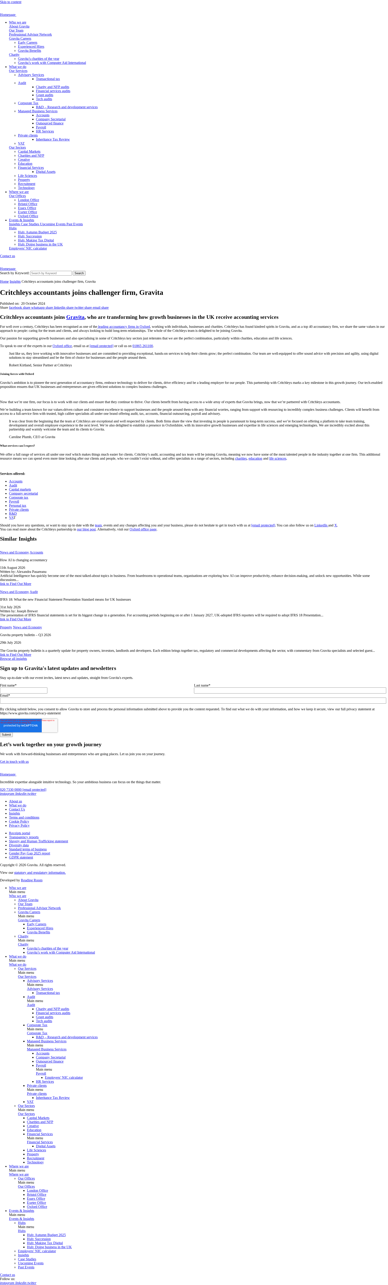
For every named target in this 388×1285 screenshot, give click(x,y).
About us (15, 801)
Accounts (42, 115)
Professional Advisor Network (30, 34)
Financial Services (31, 168)
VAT (21, 143)
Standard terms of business (28, 849)
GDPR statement (21, 857)
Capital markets (20, 489)
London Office (28, 200)
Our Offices (17, 196)
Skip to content (10, 2)
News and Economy (14, 552)
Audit (22, 83)
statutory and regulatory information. (40, 872)
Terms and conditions (24, 817)
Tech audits (44, 99)
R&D (13, 513)
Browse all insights (13, 659)
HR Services (45, 131)
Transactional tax (48, 79)
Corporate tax (18, 497)
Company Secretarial (51, 119)
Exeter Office (27, 212)
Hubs (13, 228)
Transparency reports (24, 837)
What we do (17, 67)
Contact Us (17, 809)
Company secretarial (23, 493)
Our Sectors (17, 147)
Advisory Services (31, 75)
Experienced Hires (31, 46)
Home (4, 281)
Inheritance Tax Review (53, 139)
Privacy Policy (19, 825)
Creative (24, 159)
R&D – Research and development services (67, 107)
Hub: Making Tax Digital (36, 240)
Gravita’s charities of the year (38, 59)
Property (24, 180)
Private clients (28, 135)
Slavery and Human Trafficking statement (38, 841)
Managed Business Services (37, 111)
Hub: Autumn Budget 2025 (37, 232)
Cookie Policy (19, 821)
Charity (14, 55)
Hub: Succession (30, 236)
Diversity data (19, 845)
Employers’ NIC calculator (28, 248)
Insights (15, 224)
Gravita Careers (20, 38)
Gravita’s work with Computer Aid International (52, 63)
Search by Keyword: (14, 273)
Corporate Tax (28, 103)
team (98, 525)
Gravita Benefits (29, 50)
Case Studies (30, 224)
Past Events (74, 224)
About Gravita (19, 26)
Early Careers (27, 42)
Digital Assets (45, 172)
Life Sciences (27, 176)
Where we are (19, 192)
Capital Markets (29, 151)
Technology (26, 188)
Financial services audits (53, 91)
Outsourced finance (50, 123)
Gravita (75, 317)
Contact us (7, 256)
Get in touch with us (14, 761)
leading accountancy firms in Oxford (123, 326)
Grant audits (44, 95)
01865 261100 (142, 346)
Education (25, 163)
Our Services (18, 71)
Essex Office (27, 208)
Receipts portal (19, 833)
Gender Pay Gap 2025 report (29, 853)
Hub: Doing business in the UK (40, 244)
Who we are (17, 22)
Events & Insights (21, 220)
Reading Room (31, 880)
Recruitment (26, 184)
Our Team (16, 30)
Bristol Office (27, 204)
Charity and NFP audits (52, 87)
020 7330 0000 (11, 789)
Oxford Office (28, 216)
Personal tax (17, 505)
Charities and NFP (31, 155)
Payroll (41, 127)
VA (11, 518)
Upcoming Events (53, 224)
